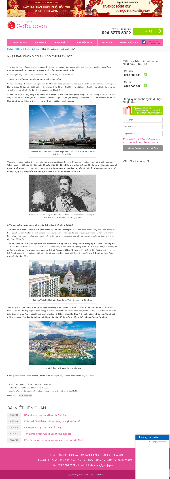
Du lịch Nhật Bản (32, 49)
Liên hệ (147, 31)
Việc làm (106, 42)
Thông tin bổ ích (128, 42)
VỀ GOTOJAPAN (18, 42)
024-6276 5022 (116, 32)
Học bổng (40, 42)
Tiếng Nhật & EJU (84, 42)
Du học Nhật (60, 42)
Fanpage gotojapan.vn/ (158, 441)
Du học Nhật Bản (14, 49)
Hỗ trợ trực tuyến (149, 437)
